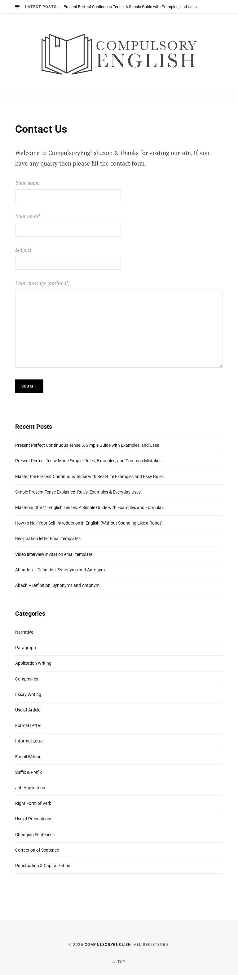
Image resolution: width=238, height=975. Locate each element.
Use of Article (27, 709)
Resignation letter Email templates (48, 538)
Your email (27, 216)
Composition (27, 678)
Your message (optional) (42, 283)
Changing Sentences (35, 834)
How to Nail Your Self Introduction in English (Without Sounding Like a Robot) (89, 523)
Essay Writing (28, 694)
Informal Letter (29, 740)
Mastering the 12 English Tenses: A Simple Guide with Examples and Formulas (89, 507)
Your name (27, 182)
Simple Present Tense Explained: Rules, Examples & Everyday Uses (78, 492)
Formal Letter (28, 725)
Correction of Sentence (37, 850)
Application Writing (33, 663)
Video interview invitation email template (53, 554)
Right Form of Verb (33, 803)
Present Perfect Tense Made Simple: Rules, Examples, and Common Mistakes (88, 460)
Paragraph (25, 647)
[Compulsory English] (119, 55)
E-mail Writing (28, 756)
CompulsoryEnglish (108, 944)
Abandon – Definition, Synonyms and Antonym (60, 569)
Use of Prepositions (33, 818)
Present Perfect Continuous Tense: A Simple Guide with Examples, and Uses (130, 6)
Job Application (30, 787)
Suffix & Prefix (28, 772)
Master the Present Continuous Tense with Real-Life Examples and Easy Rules (89, 476)
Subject (23, 249)
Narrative (24, 632)
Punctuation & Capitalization (42, 865)
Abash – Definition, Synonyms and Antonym (57, 585)
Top (121, 962)
